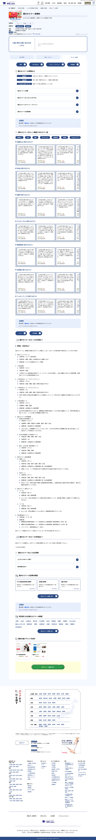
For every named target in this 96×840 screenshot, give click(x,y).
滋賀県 (63, 711)
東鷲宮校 (54, 621)
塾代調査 (79, 3)
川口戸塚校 (41, 621)
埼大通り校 (54, 624)
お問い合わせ (43, 816)
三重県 (53, 707)
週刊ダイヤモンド (35, 830)
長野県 (58, 707)
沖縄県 (45, 726)
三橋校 (48, 624)
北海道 (40, 694)
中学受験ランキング (44, 764)
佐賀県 (44, 724)
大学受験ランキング (44, 767)
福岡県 (40, 724)
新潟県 (40, 702)
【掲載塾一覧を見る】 (32, 763)
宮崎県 (62, 724)
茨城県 (59, 698)
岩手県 (49, 694)
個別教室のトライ (31, 775)
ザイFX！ (24, 832)
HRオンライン (60, 832)
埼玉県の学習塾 (21, 8)
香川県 (44, 720)
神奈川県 (45, 698)
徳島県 (40, 720)
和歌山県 (59, 711)
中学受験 (53, 763)
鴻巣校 (59, 621)
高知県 (53, 720)
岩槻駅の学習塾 (43, 8)
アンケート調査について (37, 747)
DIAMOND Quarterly (45, 832)
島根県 (44, 715)
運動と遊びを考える (69, 777)
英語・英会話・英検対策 (69, 791)
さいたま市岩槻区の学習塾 (32, 8)
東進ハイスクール (31, 777)
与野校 (35, 624)
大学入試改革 (81, 767)
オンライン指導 (31, 789)
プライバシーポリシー (64, 816)
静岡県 (44, 707)
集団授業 (29, 787)
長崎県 (49, 724)
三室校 (66, 624)
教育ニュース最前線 (69, 797)
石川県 (49, 702)
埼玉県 (50, 698)
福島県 (67, 694)
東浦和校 (61, 624)
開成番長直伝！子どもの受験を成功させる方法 (69, 765)
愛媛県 (49, 720)
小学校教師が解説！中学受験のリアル (69, 795)
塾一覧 (54, 3)
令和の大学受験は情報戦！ (69, 779)
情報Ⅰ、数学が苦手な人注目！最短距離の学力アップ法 (69, 784)
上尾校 (17, 621)
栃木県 (63, 698)
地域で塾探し (48, 3)
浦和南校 (72, 624)
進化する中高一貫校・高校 (82, 775)
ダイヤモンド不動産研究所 (33, 832)
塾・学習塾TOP (12, 8)
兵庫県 (44, 711)
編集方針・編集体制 (31, 816)
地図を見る (26, 123)
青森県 (44, 694)
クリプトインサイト (69, 832)
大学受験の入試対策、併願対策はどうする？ (69, 806)
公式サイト (16, 20)
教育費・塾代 (54, 771)
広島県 (53, 715)
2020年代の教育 (81, 763)
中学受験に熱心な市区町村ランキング (56, 779)
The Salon (53, 832)
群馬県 (68, 698)
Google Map (37, 34)
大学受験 (53, 767)
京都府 (49, 711)
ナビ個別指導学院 (31, 773)
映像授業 (29, 791)
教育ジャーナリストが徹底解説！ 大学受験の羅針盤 (69, 801)
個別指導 (29, 785)
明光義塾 (29, 771)
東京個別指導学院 (31, 767)
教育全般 (53, 775)
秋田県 (58, 694)
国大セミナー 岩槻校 (54, 8)
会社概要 (52, 816)
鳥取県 (40, 715)
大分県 (58, 724)
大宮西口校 (41, 624)
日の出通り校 (18, 627)
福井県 (53, 702)
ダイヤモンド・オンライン (23, 830)
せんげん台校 (72, 621)
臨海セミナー (30, 765)
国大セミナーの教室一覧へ (47, 596)
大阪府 (40, 711)
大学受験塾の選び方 (56, 777)
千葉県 (54, 698)
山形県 (62, 694)
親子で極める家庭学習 (82, 769)
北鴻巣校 (65, 621)
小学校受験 (54, 782)
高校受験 (53, 765)
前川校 (48, 621)
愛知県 (40, 707)
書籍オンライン (65, 830)
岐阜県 (49, 707)
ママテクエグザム (82, 772)
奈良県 (53, 711)
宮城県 (53, 694)
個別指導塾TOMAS (31, 769)
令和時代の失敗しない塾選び (69, 768)
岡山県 (49, 715)
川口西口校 (28, 621)
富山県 (44, 702)
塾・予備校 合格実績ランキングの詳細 (40, 743)
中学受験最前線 (81, 765)
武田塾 (29, 779)
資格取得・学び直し (56, 769)
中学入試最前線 (68, 771)
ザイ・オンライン (74, 830)
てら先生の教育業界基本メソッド (69, 774)
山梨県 (62, 707)
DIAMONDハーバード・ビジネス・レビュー (50, 830)
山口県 (58, 715)
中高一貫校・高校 (72, 3)
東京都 (40, 698)
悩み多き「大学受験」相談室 (69, 788)
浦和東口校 (29, 624)
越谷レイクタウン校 (20, 624)
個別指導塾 (59, 3)
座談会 (65, 3)
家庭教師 (53, 784)
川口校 (22, 621)
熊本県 (53, 724)
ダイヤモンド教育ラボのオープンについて (41, 752)
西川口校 (35, 621)
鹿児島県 (41, 726)
